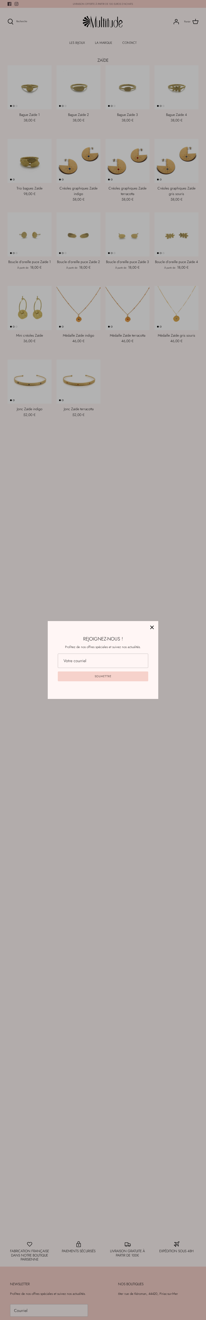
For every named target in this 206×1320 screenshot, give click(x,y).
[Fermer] (152, 627)
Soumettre (103, 676)
